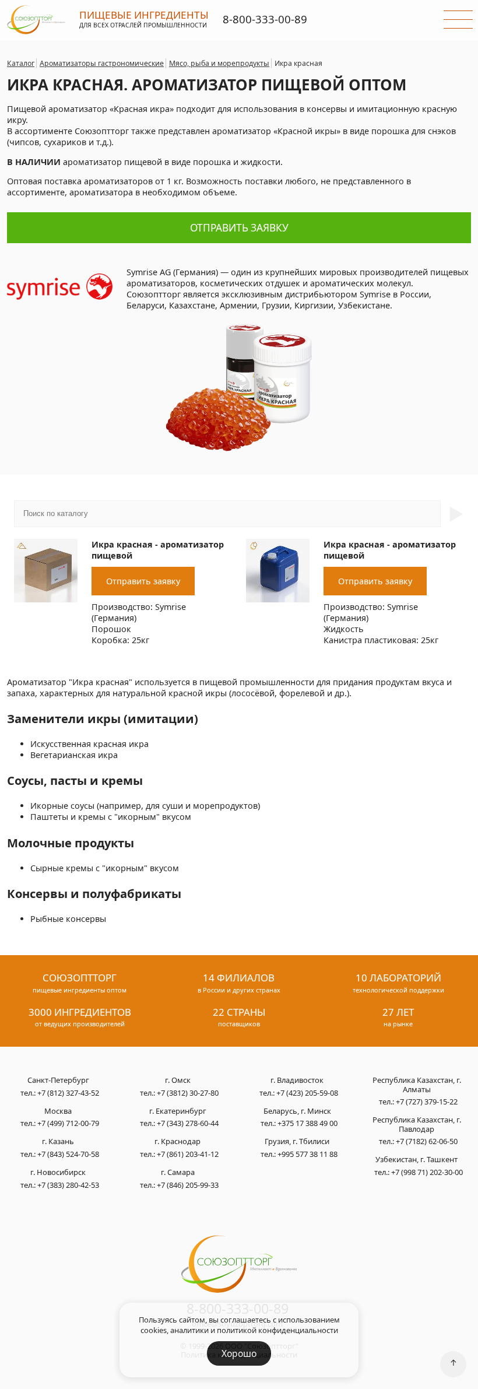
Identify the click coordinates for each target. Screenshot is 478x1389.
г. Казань (58, 1141)
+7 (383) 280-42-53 (68, 1185)
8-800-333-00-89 (265, 19)
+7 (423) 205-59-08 (307, 1093)
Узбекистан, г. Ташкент (416, 1159)
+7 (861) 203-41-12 (188, 1154)
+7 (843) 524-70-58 (68, 1154)
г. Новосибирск (58, 1172)
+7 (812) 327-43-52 (68, 1093)
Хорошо (239, 1353)
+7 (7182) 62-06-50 (427, 1141)
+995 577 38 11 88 (307, 1154)
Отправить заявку (239, 227)
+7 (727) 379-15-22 (427, 1101)
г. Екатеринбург (177, 1111)
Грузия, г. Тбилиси (297, 1141)
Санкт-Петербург (58, 1080)
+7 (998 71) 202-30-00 (427, 1172)
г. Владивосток (297, 1080)
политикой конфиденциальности (277, 1330)
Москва (58, 1111)
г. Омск (178, 1080)
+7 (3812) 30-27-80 (188, 1093)
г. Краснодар (177, 1141)
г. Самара (178, 1172)
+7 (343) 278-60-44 (188, 1123)
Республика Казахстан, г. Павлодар (416, 1125)
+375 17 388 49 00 (307, 1123)
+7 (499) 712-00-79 (68, 1123)
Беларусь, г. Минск (297, 1111)
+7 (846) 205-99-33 (188, 1185)
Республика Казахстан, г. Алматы (416, 1085)
